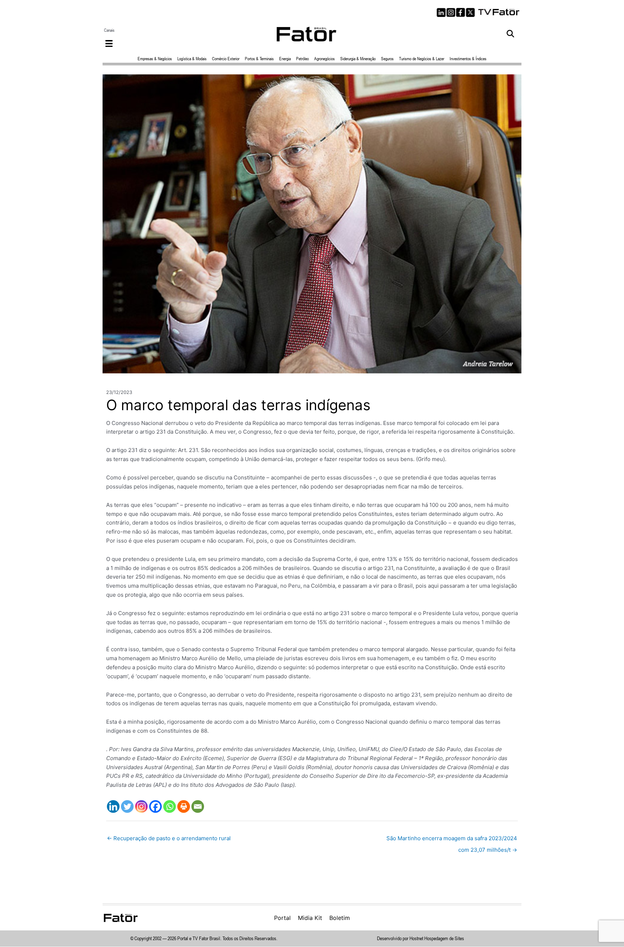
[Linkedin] (113, 806)
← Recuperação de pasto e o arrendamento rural (169, 838)
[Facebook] (155, 806)
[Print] (183, 806)
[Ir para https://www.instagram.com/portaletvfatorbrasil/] (450, 12)
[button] (510, 34)
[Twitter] (127, 806)
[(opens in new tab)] (499, 11)
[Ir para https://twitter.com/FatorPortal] (470, 12)
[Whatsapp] (169, 806)
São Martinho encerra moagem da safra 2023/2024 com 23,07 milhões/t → (451, 840)
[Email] (197, 806)
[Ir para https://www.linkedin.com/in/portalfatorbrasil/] (441, 12)
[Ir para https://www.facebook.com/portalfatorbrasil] (460, 12)
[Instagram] (141, 806)
